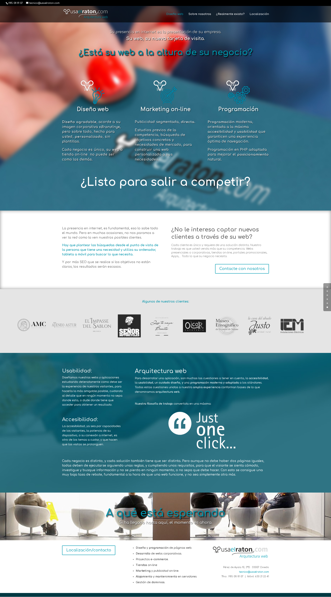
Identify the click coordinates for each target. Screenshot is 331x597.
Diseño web (174, 14)
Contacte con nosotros (242, 269)
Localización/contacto (88, 550)
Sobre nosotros (199, 14)
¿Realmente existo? (230, 14)
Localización (259, 14)
